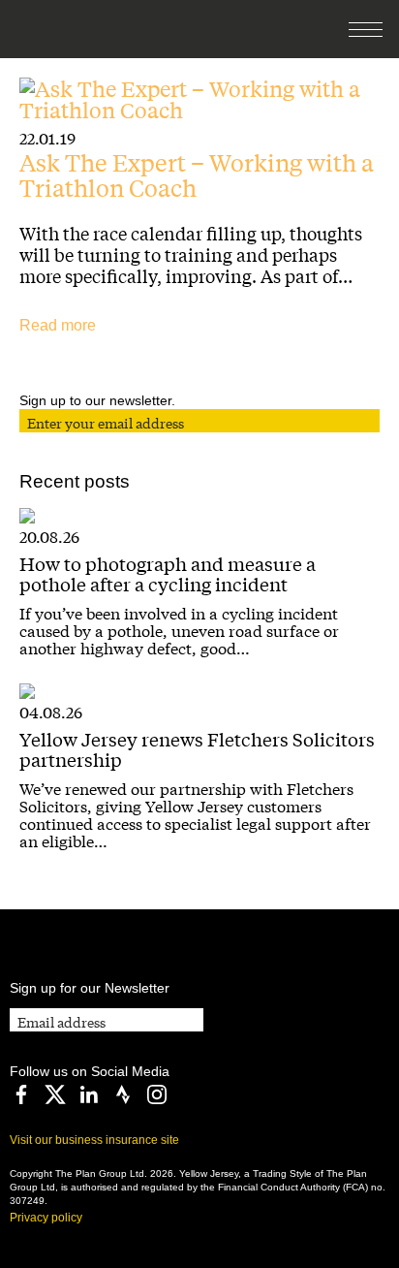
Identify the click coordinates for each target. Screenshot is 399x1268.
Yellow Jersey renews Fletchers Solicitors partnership (197, 749)
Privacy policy (46, 1217)
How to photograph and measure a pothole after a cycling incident (167, 573)
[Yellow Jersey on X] (55, 1094)
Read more (57, 325)
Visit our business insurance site (94, 1140)
